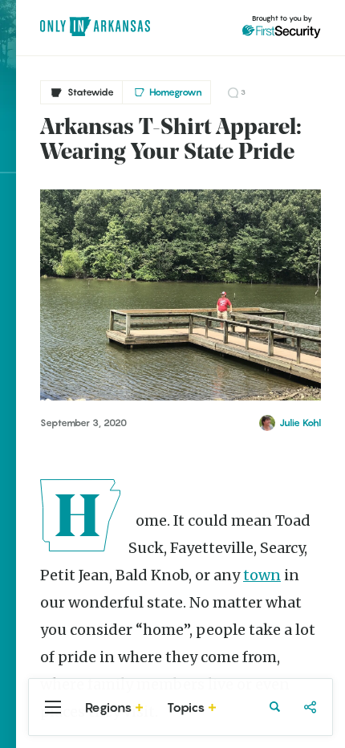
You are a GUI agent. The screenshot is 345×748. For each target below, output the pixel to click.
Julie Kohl (300, 423)
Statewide (90, 92)
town (262, 575)
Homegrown (175, 92)
